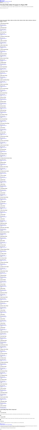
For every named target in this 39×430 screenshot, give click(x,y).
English (4, 20)
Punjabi (28, 20)
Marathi (22, 20)
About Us (1, 424)
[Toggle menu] (2, 2)
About (4, 1)
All (1, 20)
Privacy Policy (7, 424)
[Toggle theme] (11, 1)
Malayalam (31, 20)
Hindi (6, 20)
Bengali (9, 20)
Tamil (19, 20)
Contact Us (4, 424)
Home (2, 1)
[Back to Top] (0, 429)
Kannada (13, 20)
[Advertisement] (19, 14)
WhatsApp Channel (8, 1)
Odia (24, 20)
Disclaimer (10, 424)
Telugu (16, 20)
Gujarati (35, 20)
